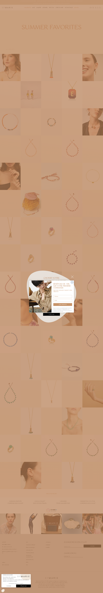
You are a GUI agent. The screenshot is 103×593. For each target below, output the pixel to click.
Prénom (55, 294)
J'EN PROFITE (63, 304)
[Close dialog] (72, 282)
